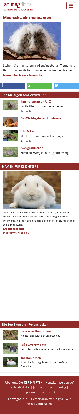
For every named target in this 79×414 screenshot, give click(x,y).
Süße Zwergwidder (33, 344)
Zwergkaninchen (31, 148)
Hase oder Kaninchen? (35, 331)
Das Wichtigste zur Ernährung (40, 118)
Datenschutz (48, 392)
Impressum (30, 392)
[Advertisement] (39, 279)
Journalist (39, 387)
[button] (12, 86)
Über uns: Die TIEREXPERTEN (24, 382)
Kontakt (51, 382)
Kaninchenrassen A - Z (35, 101)
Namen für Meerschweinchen (23, 75)
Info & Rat (27, 131)
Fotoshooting (57, 387)
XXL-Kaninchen (30, 358)
